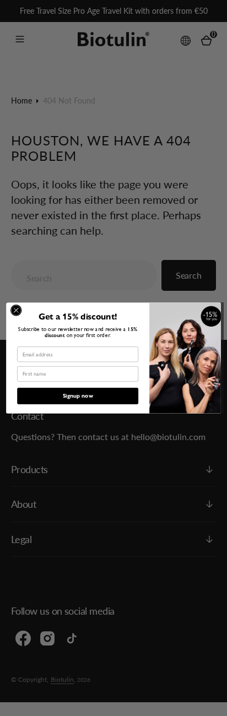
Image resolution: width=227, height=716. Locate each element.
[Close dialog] (15, 310)
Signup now (78, 396)
